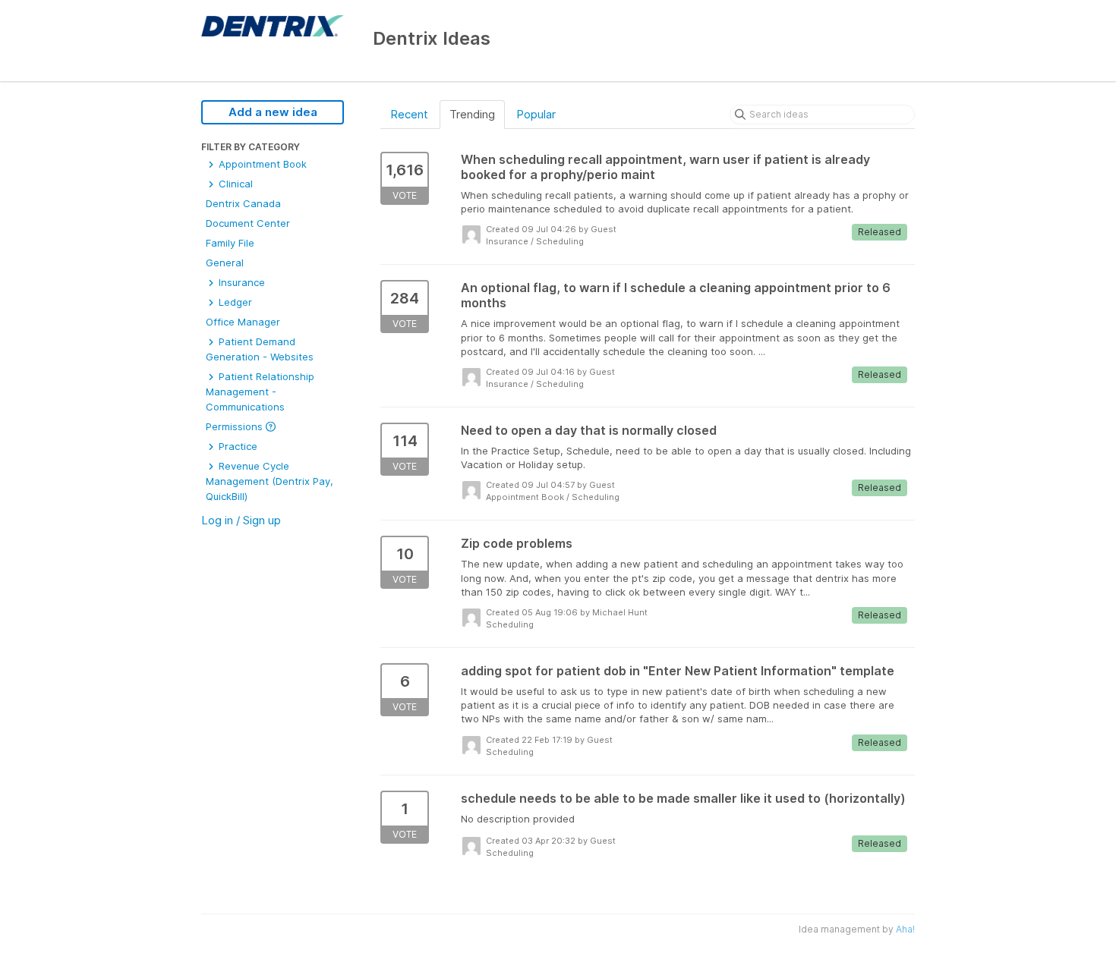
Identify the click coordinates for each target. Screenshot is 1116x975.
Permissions (236, 426)
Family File (230, 243)
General (225, 262)
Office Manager (243, 322)
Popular (536, 114)
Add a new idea (273, 112)
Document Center (248, 223)
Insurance (240, 282)
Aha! (905, 929)
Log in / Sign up (241, 520)
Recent (409, 114)
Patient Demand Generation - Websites (260, 349)
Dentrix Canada (243, 203)
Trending (472, 114)
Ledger (234, 302)
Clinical (234, 184)
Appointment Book (261, 164)
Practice (236, 446)
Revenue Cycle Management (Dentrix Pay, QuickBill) (269, 481)
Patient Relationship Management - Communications (260, 391)
